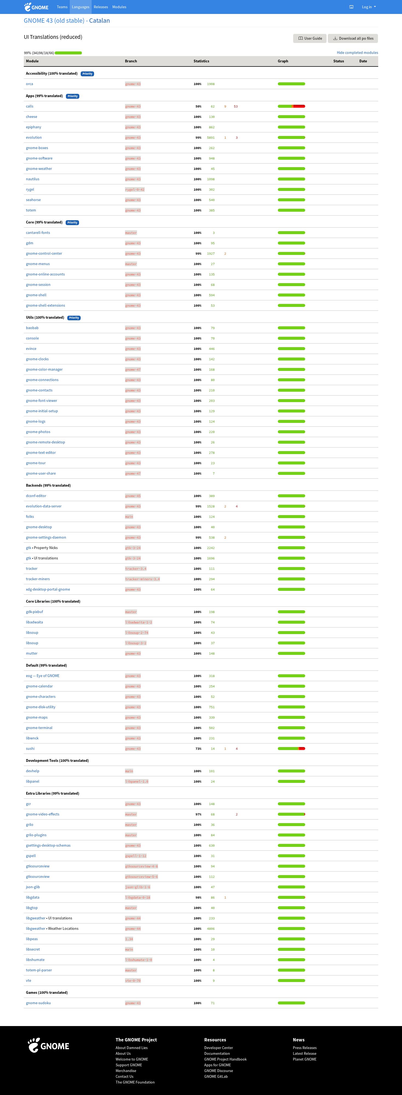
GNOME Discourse (218, 1070)
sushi (30, 748)
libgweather (36, 918)
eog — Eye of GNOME (42, 675)
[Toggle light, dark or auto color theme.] (353, 7)
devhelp (32, 770)
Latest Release (304, 1053)
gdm (29, 242)
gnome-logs (35, 421)
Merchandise (126, 1070)
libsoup (32, 632)
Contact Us (124, 1076)
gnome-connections (42, 379)
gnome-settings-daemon (46, 537)
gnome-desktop (39, 526)
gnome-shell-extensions (45, 305)
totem (31, 210)
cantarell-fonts (38, 232)
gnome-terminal (39, 727)
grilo (29, 824)
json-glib (33, 886)
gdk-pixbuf (34, 611)
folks (30, 516)
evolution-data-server (44, 506)
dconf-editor (36, 495)
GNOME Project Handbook (225, 1059)
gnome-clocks (37, 358)
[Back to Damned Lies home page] (37, 7)
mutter (31, 653)
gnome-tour (36, 462)
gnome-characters (41, 696)
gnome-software (39, 158)
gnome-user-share (41, 473)
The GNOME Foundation (135, 1082)
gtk (29, 547)
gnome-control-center (44, 253)
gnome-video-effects (42, 814)
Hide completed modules (357, 52)
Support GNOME (129, 1064)
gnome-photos (38, 431)
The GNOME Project (136, 1040)
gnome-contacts (39, 390)
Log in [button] (367, 6)
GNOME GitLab (216, 1076)
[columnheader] (73, 61)
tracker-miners (38, 578)
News (299, 1040)
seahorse (33, 199)
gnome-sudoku (38, 1002)
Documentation (217, 1053)
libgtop (32, 907)
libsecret (33, 949)
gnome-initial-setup (42, 410)
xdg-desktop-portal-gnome (48, 589)
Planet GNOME (304, 1059)
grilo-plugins (36, 834)
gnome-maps (37, 717)
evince (31, 348)
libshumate (35, 959)
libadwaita (34, 622)
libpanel (32, 781)
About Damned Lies (132, 1047)
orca (29, 83)
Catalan (99, 20)
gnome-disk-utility (41, 706)
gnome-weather (39, 168)
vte (28, 980)
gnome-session (38, 284)
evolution (34, 137)
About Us (123, 1053)
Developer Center (218, 1047)
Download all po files (356, 38)
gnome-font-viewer (41, 400)
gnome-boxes (37, 147)
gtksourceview (37, 866)
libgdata (32, 897)
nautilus (32, 178)
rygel (30, 189)
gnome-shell (36, 294)
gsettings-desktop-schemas (48, 845)
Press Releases (305, 1047)
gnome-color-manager (44, 369)
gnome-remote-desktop (45, 442)
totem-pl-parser (39, 970)
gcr (28, 803)
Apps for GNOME (217, 1064)
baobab (32, 327)
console (32, 338)
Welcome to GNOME (132, 1059)
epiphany (33, 126)
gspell (31, 855)
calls (29, 106)
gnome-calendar (39, 686)
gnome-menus (38, 263)
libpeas (32, 938)
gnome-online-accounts (45, 274)
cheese (31, 116)
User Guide (313, 38)
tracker (31, 568)
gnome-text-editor (41, 452)
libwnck (32, 738)
